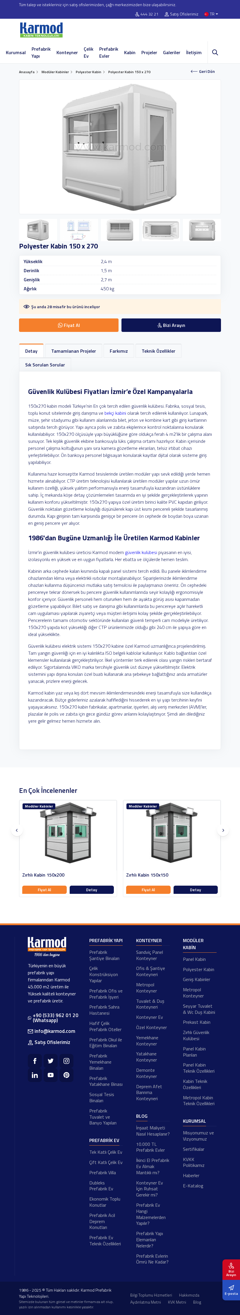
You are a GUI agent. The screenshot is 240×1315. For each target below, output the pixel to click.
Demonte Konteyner (146, 1073)
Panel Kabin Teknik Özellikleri (199, 1067)
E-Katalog (193, 1185)
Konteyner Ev (149, 1017)
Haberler (191, 1175)
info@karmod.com (55, 1031)
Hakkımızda (189, 1295)
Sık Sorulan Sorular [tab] (45, 364)
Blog (142, 1115)
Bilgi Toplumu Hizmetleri (151, 1295)
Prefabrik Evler (108, 52)
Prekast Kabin (196, 1022)
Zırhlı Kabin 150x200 (43, 875)
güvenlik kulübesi (141, 552)
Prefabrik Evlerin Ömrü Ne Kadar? (152, 1259)
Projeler (149, 52)
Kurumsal (16, 52)
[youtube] (51, 1075)
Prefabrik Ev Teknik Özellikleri (105, 1240)
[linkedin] (35, 1075)
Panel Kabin (194, 959)
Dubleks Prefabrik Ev (101, 1185)
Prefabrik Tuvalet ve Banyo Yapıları (102, 1117)
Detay (91, 890)
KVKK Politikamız (194, 1162)
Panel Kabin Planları (194, 1051)
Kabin (130, 52)
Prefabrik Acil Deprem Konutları (102, 1221)
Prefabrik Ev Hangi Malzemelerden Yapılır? (151, 1214)
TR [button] (212, 14)
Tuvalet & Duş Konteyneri (150, 1004)
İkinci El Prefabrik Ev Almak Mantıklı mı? (152, 1166)
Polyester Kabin (198, 969)
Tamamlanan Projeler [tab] (73, 350)
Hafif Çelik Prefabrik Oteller (105, 1026)
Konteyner (67, 52)
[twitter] (51, 1061)
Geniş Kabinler (196, 979)
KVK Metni (177, 1302)
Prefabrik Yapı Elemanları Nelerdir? (149, 1239)
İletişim (194, 52)
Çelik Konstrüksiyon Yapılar (103, 974)
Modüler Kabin (193, 944)
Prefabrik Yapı (41, 52)
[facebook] (35, 1061)
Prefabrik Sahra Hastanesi (104, 1009)
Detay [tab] (31, 350)
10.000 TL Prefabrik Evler (150, 1147)
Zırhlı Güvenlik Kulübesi (196, 1035)
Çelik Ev (88, 52)
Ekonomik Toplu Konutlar (104, 1201)
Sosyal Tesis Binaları (101, 1097)
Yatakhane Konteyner (146, 1056)
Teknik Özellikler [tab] (158, 350)
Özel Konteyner (151, 1027)
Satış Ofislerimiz (184, 14)
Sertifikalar (193, 1149)
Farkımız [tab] (119, 350)
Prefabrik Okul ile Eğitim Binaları (105, 1042)
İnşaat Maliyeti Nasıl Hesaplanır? (153, 1130)
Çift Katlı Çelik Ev (106, 1162)
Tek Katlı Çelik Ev (105, 1151)
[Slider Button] (17, 830)
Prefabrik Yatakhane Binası (106, 1081)
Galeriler (171, 52)
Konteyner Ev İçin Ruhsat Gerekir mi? (149, 1189)
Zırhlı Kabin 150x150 (147, 875)
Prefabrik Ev (104, 1140)
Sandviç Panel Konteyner (149, 955)
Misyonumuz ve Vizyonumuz (198, 1135)
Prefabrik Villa (102, 1172)
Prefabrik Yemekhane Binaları (100, 1061)
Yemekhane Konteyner (147, 1040)
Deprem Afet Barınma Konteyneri (149, 1092)
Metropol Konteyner (146, 987)
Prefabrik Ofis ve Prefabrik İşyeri (106, 993)
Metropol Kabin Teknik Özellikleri (199, 1100)
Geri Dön (207, 71)
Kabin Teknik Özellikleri (195, 1084)
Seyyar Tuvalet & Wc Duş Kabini (199, 1009)
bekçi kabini (115, 412)
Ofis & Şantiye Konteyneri (150, 971)
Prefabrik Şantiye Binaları (104, 955)
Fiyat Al (44, 890)
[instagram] (66, 1061)
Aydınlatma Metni (145, 1302)
